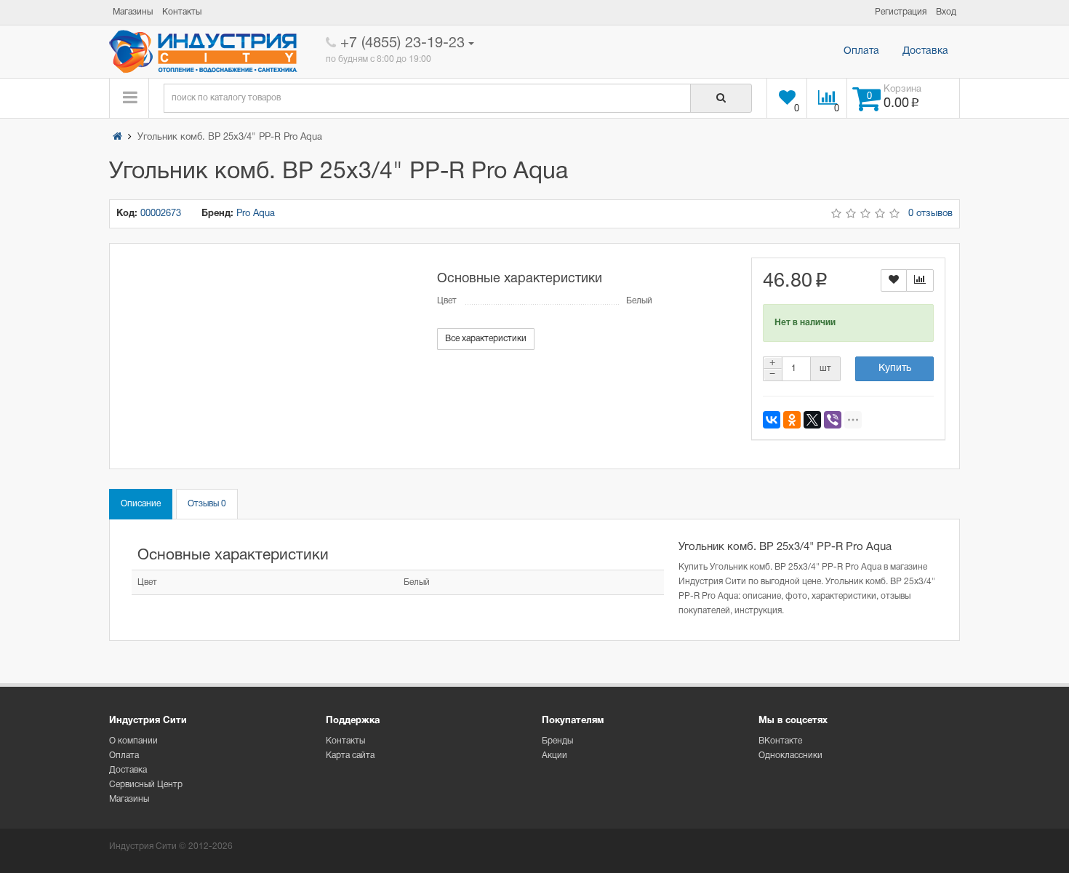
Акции (554, 756)
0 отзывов (930, 214)
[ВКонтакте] (771, 419)
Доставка (925, 51)
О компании (133, 741)
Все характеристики (486, 339)
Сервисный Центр (146, 785)
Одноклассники (790, 756)
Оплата (861, 51)
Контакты (345, 741)
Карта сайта (350, 756)
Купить (894, 368)
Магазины (129, 799)
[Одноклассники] (792, 419)
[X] (812, 419)
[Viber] (832, 419)
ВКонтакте (780, 741)
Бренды (557, 741)
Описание (141, 504)
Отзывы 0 (207, 504)
